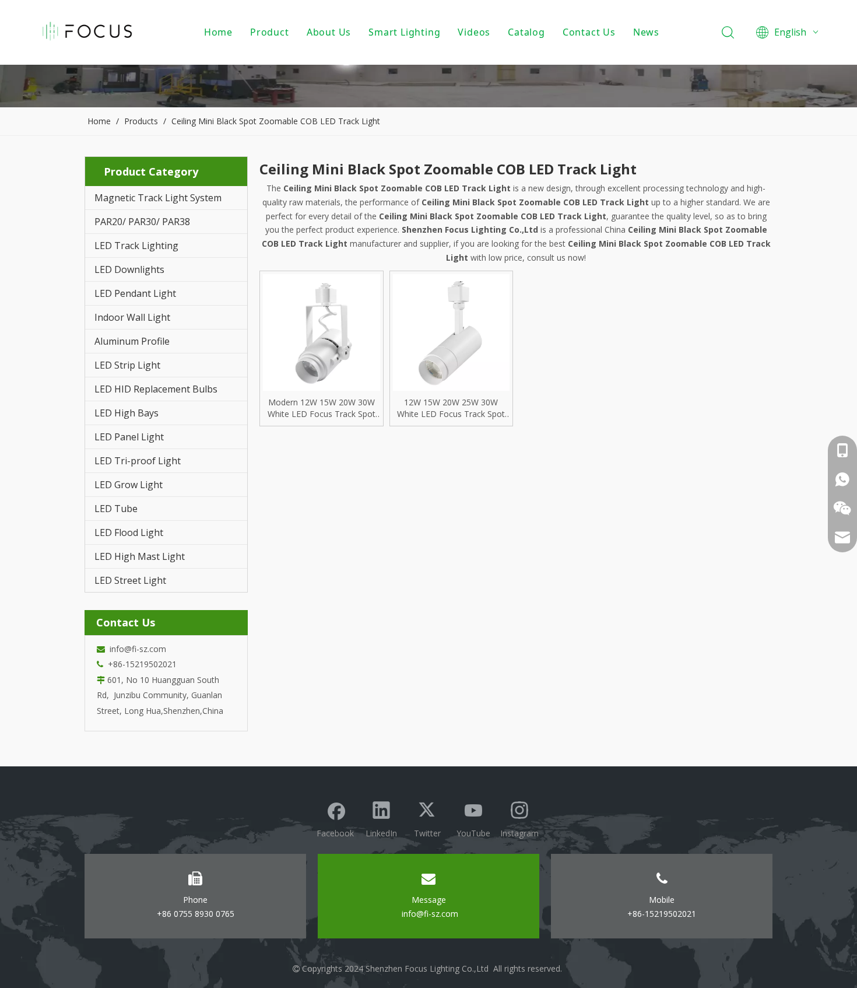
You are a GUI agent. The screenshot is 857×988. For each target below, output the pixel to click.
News (646, 32)
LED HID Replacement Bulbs (155, 389)
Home (218, 32)
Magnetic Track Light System (158, 197)
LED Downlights (129, 269)
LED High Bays (126, 413)
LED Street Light (130, 580)
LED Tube (116, 508)
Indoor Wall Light (132, 317)
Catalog (526, 32)
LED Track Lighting (136, 245)
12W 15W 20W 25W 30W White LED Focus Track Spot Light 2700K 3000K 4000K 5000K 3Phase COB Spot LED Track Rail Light (451, 408)
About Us (329, 32)
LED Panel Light (129, 436)
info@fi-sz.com (135, 648)
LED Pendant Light (135, 293)
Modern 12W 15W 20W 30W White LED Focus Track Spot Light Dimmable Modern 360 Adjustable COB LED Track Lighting (321, 408)
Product (269, 32)
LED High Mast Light (139, 556)
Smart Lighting (404, 32)
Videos (474, 32)
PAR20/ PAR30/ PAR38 (142, 221)
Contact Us (589, 32)
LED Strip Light (127, 365)
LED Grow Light (128, 484)
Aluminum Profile (132, 341)
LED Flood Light (128, 532)
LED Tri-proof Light (137, 460)
